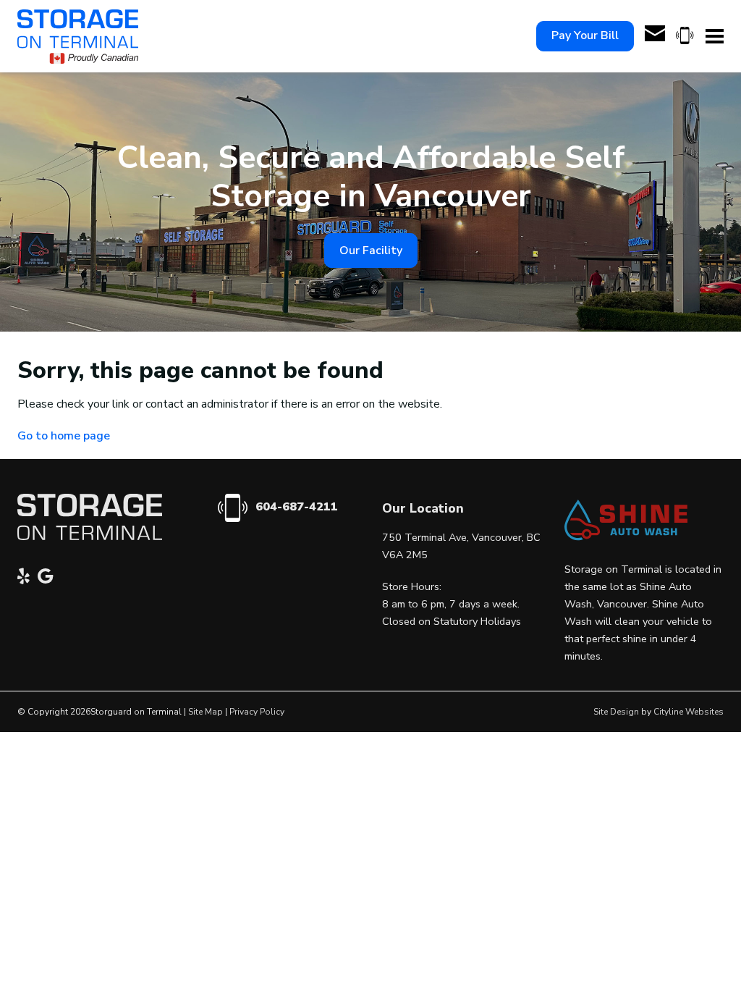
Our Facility (370, 250)
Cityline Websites (688, 711)
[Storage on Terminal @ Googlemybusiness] (49, 578)
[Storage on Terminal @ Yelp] (27, 578)
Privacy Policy (256, 711)
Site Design (616, 711)
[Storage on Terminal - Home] (77, 36)
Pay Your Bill (585, 35)
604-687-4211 (296, 507)
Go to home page (63, 436)
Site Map (205, 711)
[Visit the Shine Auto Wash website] (625, 537)
